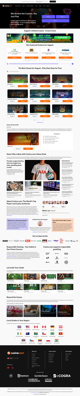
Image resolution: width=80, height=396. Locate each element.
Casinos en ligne (44, 329)
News (55, 20)
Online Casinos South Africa (36, 337)
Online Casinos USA (28, 329)
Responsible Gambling (35, 357)
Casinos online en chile (44, 336)
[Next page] (46, 120)
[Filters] (8, 72)
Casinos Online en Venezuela (40, 343)
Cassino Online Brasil (52, 336)
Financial (66, 359)
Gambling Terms (51, 361)
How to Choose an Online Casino (36, 366)
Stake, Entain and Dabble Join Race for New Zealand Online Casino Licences (67, 192)
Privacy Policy (34, 359)
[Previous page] (34, 120)
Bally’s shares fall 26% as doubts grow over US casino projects (67, 163)
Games (62, 16)
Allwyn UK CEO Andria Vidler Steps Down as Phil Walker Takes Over (67, 170)
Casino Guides (52, 351)
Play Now (14, 57)
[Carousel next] (72, 64)
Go (52, 1)
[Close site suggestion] (57, 1)
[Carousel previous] (7, 64)
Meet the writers (44, 215)
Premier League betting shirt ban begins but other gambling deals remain (15, 164)
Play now (23, 86)
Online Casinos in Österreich (60, 330)
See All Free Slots (40, 122)
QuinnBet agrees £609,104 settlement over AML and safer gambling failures (14, 193)
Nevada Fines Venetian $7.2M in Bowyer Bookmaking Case (67, 185)
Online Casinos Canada (36, 329)
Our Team (33, 355)
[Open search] (78, 5)
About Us (34, 351)
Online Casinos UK (19, 329)
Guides (47, 16)
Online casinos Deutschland (52, 330)
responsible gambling (10, 256)
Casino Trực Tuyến (60, 336)
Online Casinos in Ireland (19, 336)
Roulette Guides (51, 355)
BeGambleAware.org (34, 392)
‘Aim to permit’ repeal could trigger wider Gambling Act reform (32, 193)
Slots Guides (51, 357)
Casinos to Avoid (34, 363)
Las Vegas (66, 355)
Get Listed (33, 361)
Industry (14, 174)
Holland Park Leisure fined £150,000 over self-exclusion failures (51, 193)
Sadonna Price (35, 231)
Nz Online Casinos (27, 336)
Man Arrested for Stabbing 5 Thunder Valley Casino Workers (67, 178)
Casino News (68, 351)
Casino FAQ (50, 359)
